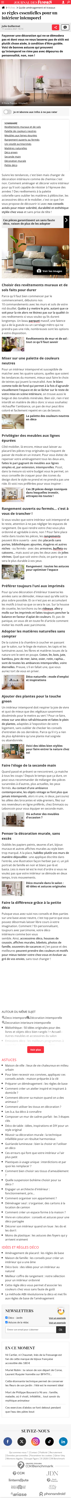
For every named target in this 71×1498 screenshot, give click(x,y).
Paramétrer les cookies (41, 1455)
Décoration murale (15, 161)
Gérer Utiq (59, 1455)
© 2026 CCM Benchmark (53, 1458)
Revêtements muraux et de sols (22, 126)
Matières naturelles (15, 148)
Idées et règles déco (20, 1247)
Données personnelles (17, 1455)
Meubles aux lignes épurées (20, 135)
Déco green (11, 152)
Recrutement (56, 1452)
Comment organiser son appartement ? (31, 1198)
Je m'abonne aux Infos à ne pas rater (35, 112)
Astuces (9, 1059)
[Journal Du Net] (52, 1473)
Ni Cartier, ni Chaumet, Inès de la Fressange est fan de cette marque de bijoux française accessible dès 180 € (33, 1359)
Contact (33, 1452)
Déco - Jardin (15, 1318)
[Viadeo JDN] (52, 1487)
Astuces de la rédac (18, 1322)
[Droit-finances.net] (52, 1480)
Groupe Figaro (32, 1458)
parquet (34, 321)
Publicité (43, 1452)
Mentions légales (15, 1458)
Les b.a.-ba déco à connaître (23, 1112)
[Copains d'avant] (19, 1487)
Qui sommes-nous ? (18, 1452)
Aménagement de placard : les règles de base (34, 1253)
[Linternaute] (19, 1480)
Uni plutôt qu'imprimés (17, 144)
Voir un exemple (57, 1318)
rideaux (47, 608)
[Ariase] (19, 1494)
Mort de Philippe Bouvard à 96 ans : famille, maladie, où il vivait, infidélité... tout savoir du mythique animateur (32, 1396)
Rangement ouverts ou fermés (21, 139)
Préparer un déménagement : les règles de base (36, 1084)
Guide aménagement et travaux (37, 7)
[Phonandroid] (52, 1494)
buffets (58, 548)
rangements (52, 536)
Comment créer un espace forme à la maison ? (35, 1212)
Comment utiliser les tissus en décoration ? (33, 1107)
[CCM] (19, 1473)
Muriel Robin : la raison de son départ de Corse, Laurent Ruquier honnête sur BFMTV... (33, 1372)
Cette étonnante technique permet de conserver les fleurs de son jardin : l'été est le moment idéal (34, 1383)
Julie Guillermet (11, 26)
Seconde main (12, 156)
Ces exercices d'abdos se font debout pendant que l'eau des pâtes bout (33, 1409)
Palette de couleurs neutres (20, 131)
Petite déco (10, 165)
